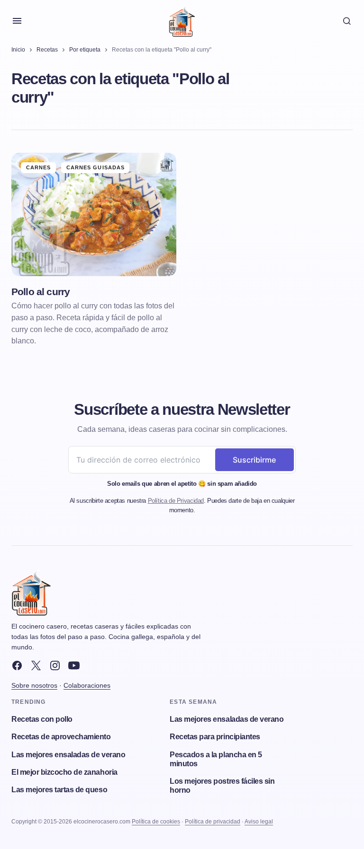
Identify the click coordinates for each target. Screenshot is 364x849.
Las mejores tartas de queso (59, 790)
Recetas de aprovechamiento (61, 737)
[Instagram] (55, 665)
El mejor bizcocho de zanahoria (64, 772)
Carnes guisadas (95, 167)
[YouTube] (73, 665)
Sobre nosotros (34, 685)
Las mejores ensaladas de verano (68, 755)
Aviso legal (259, 821)
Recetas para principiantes (215, 737)
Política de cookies (156, 821)
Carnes (38, 167)
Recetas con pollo (42, 719)
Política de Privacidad (176, 500)
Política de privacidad (212, 821)
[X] (36, 665)
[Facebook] (17, 665)
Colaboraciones (87, 685)
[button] (17, 20)
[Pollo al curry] (93, 214)
